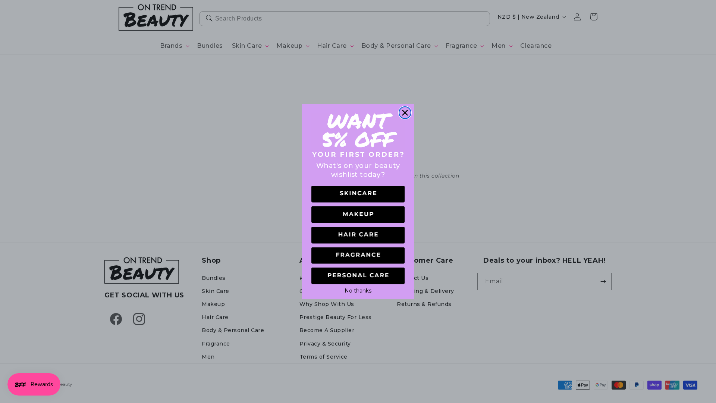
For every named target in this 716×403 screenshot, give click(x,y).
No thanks (358, 290)
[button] (358, 194)
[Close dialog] (405, 113)
